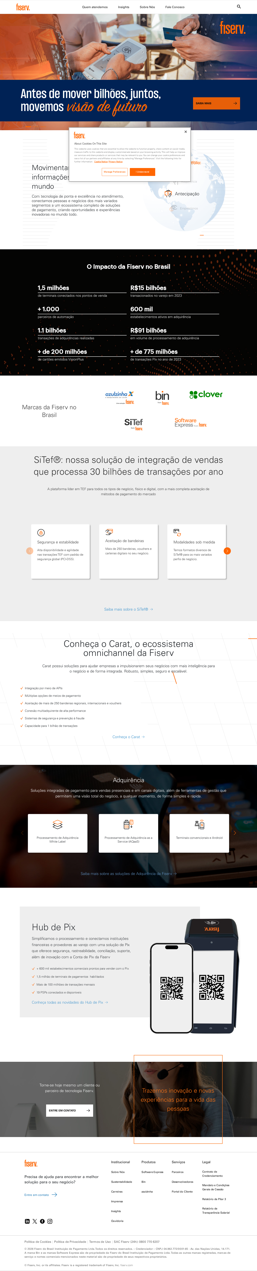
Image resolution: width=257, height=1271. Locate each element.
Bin (143, 1182)
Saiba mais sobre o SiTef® (126, 609)
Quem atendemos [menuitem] (95, 7)
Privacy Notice (115, 161)
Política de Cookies (37, 1242)
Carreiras (116, 1191)
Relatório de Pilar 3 (214, 1199)
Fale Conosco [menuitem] (175, 7)
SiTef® (47, 459)
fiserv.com (126, 1265)
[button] (28, 126)
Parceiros (177, 1172)
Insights (116, 1211)
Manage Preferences (114, 171)
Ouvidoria (117, 1221)
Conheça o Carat (126, 736)
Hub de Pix (53, 927)
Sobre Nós (117, 1172)
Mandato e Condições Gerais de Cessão (215, 1187)
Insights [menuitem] (123, 7)
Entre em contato (62, 1110)
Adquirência (128, 780)
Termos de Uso (100, 1242)
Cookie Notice (101, 161)
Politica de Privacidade (70, 1242)
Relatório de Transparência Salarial (216, 1210)
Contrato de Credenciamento (212, 1173)
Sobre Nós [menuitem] (147, 7)
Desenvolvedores (182, 1182)
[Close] (186, 132)
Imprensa (117, 1201)
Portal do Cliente (182, 1191)
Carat (119, 643)
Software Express (152, 1172)
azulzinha (147, 1191)
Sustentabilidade (121, 1182)
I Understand (142, 171)
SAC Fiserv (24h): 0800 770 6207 (137, 1242)
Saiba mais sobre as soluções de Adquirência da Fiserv (126, 873)
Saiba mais (203, 103)
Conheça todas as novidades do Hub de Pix (67, 1002)
